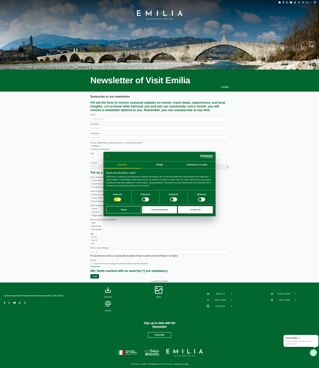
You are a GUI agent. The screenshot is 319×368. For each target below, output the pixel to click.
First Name (94, 124)
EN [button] (307, 2)
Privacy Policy (95, 266)
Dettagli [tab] (159, 165)
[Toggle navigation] (315, 2)
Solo (94, 223)
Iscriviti (94, 276)
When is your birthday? (99, 248)
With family (96, 226)
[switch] (145, 199)
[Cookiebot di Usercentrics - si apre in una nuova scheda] (202, 156)
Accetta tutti (195, 210)
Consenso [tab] (122, 165)
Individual (95, 146)
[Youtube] (291, 2)
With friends (97, 229)
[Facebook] (284, 2)
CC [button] (314, 64)
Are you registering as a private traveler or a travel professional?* (116, 143)
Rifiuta (124, 210)
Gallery (158, 297)
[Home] (279, 2)
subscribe (159, 335)
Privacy (93, 260)
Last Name (94, 133)
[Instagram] (287, 2)
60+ (93, 243)
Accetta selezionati (159, 210)
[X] (299, 2)
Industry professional (100, 149)
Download (108, 297)
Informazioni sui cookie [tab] (197, 165)
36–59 (94, 240)
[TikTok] (295, 2)
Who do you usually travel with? (103, 219)
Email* (93, 114)
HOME (225, 87)
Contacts (108, 310)
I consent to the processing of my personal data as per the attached (120, 263)
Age (91, 233)
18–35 (94, 237)
